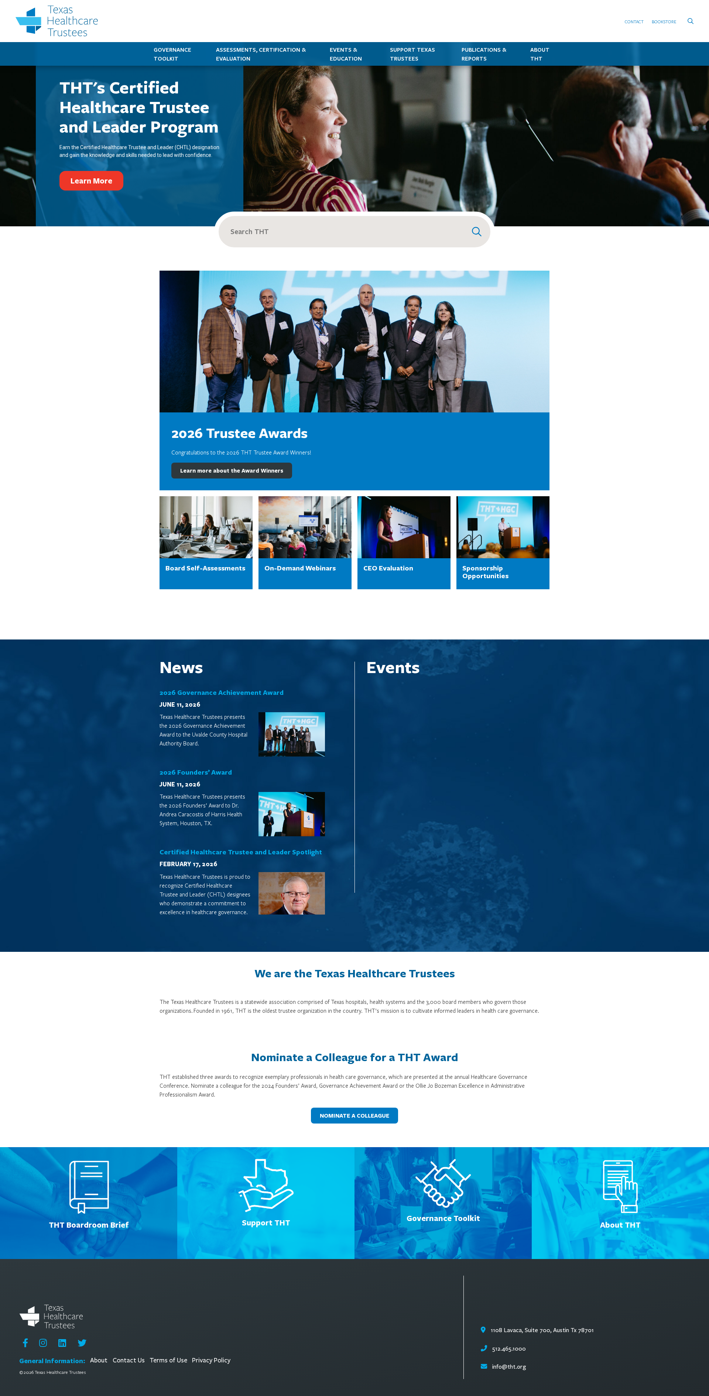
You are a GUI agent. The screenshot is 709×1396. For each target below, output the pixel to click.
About (98, 1360)
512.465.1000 (508, 1348)
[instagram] (43, 1343)
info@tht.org (509, 1366)
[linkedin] (62, 1343)
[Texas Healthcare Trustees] (60, 21)
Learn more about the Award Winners (231, 470)
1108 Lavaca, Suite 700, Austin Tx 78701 (541, 1330)
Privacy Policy (211, 1360)
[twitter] (82, 1343)
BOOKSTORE (664, 21)
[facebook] (25, 1343)
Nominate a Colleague (354, 1115)
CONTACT (634, 21)
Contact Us (129, 1360)
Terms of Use (168, 1360)
